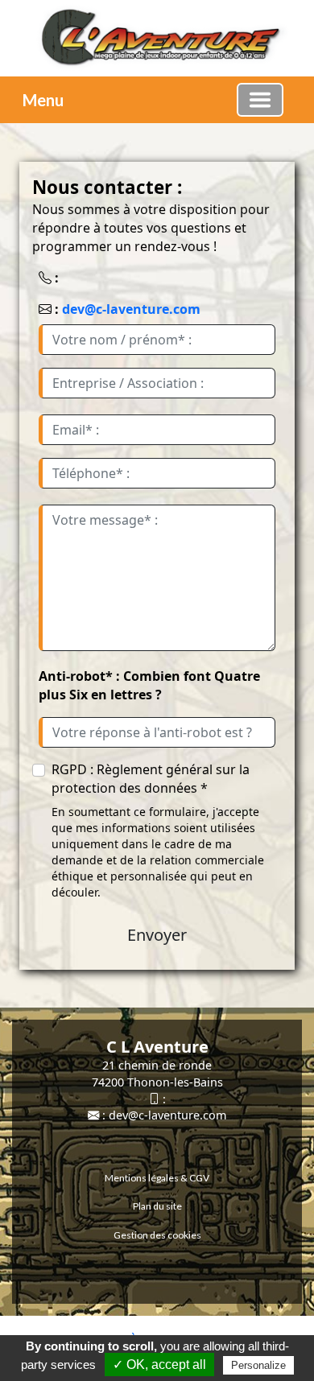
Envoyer (157, 935)
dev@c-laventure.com (131, 309)
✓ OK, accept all (159, 1364)
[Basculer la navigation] (260, 100)
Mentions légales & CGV (157, 1178)
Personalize (258, 1365)
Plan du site (157, 1206)
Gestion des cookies (157, 1235)
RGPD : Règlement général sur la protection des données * (151, 779)
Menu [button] (43, 99)
